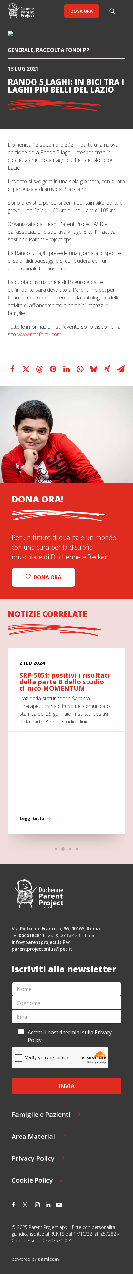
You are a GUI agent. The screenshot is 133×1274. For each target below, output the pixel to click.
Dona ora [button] (47, 577)
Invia (66, 1086)
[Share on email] (120, 369)
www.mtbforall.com (39, 334)
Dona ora (81, 11)
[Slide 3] (70, 849)
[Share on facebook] (12, 369)
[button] (122, 11)
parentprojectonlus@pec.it (43, 949)
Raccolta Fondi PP (62, 50)
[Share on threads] (39, 369)
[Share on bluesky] (93, 369)
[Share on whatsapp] (80, 369)
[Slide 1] (55, 849)
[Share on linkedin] (66, 369)
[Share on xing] (107, 369)
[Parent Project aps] (21, 11)
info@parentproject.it (37, 942)
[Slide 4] (77, 849)
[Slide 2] (62, 849)
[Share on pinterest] (52, 369)
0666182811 (32, 935)
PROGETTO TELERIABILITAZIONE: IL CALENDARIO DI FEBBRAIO (62, 682)
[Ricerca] (109, 11)
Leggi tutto (32, 819)
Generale (20, 50)
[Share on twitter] (25, 369)
